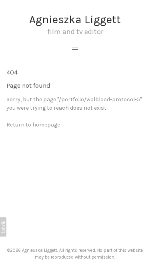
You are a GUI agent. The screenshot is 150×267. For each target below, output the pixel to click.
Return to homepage (33, 124)
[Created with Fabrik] (3, 227)
